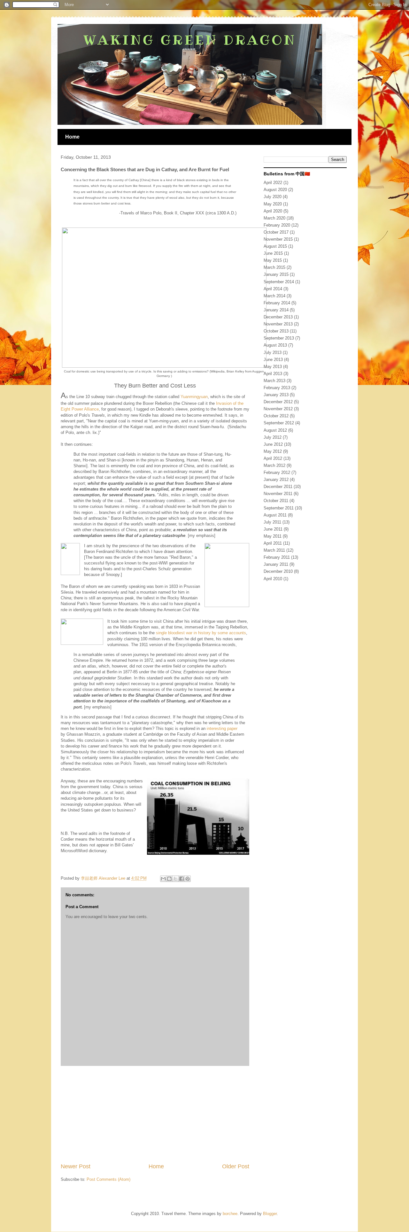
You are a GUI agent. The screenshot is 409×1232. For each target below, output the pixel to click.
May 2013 (273, 366)
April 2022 (273, 182)
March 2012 (274, 465)
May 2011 (273, 536)
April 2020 (273, 211)
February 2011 (277, 557)
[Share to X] (175, 879)
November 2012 (278, 408)
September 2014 (279, 281)
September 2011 (279, 508)
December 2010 (278, 571)
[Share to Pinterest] (187, 879)
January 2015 (276, 274)
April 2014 (273, 288)
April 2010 (273, 578)
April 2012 (273, 458)
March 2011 (274, 550)
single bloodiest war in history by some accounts (201, 632)
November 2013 (278, 324)
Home (72, 137)
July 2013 (273, 352)
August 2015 (275, 246)
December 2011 (278, 486)
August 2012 (275, 430)
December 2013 (278, 317)
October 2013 (276, 331)
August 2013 (275, 345)
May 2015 (273, 260)
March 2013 (274, 380)
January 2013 (276, 394)
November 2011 (278, 493)
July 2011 (272, 522)
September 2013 (279, 338)
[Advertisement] (155, 1114)
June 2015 (273, 253)
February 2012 (277, 472)
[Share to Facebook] (181, 879)
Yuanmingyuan (194, 396)
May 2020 (273, 204)
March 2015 (274, 267)
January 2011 (276, 564)
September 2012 (279, 422)
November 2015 (278, 239)
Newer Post (75, 1166)
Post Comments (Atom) (108, 1179)
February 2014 (277, 302)
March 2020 (274, 218)
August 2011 (275, 515)
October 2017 (276, 232)
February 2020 (277, 225)
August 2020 (275, 189)
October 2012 (276, 415)
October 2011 (276, 500)
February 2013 (277, 387)
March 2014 (274, 295)
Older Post (235, 1166)
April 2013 (273, 373)
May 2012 (273, 451)
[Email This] (163, 879)
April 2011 (273, 543)
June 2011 (273, 529)
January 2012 (276, 479)
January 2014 (276, 310)
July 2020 (273, 196)
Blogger (270, 1213)
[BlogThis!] (169, 879)
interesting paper (222, 728)
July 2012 (273, 437)
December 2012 (278, 401)
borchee (230, 1213)
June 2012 (273, 444)
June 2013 (273, 359)
